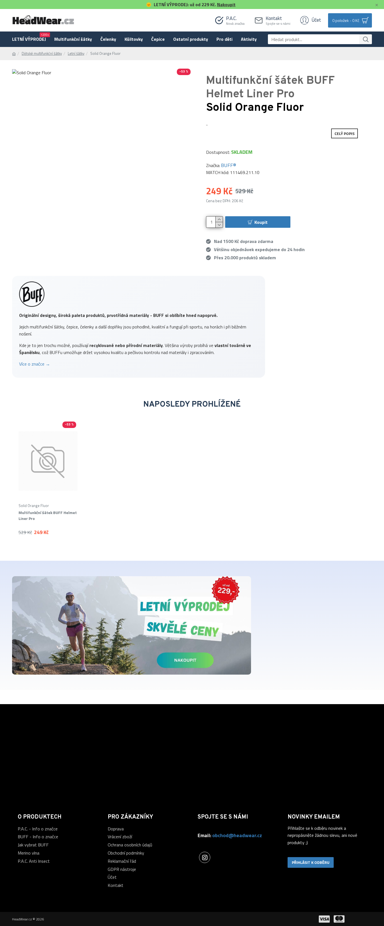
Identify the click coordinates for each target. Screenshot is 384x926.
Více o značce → (34, 364)
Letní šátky (76, 53)
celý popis (344, 133)
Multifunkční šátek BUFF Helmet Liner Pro (48, 515)
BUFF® (228, 165)
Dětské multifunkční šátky (42, 53)
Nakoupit (226, 4)
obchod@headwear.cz (237, 835)
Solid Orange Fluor (34, 505)
